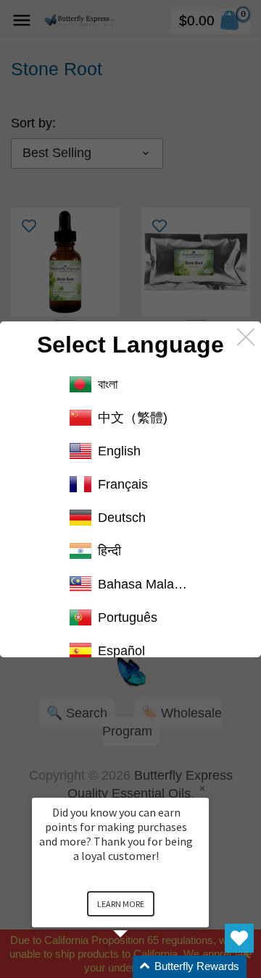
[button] (137, 967)
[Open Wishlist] (239, 938)
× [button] (202, 788)
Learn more (120, 903)
